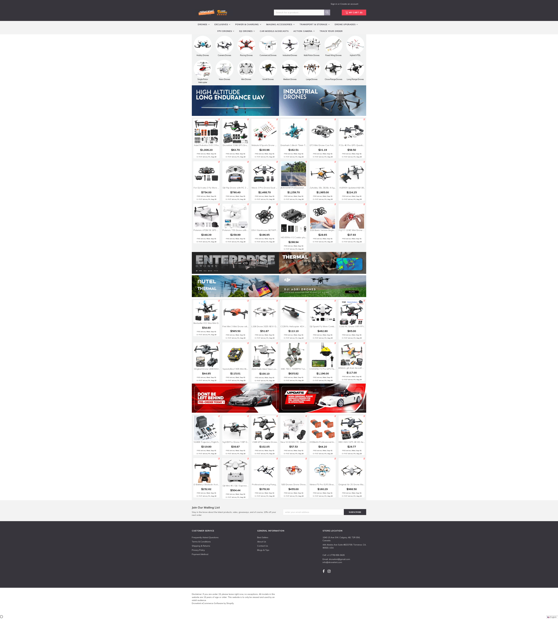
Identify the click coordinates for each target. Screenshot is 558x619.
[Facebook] (324, 571)
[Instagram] (329, 571)
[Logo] (212, 12)
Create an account (349, 4)
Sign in (334, 4)
